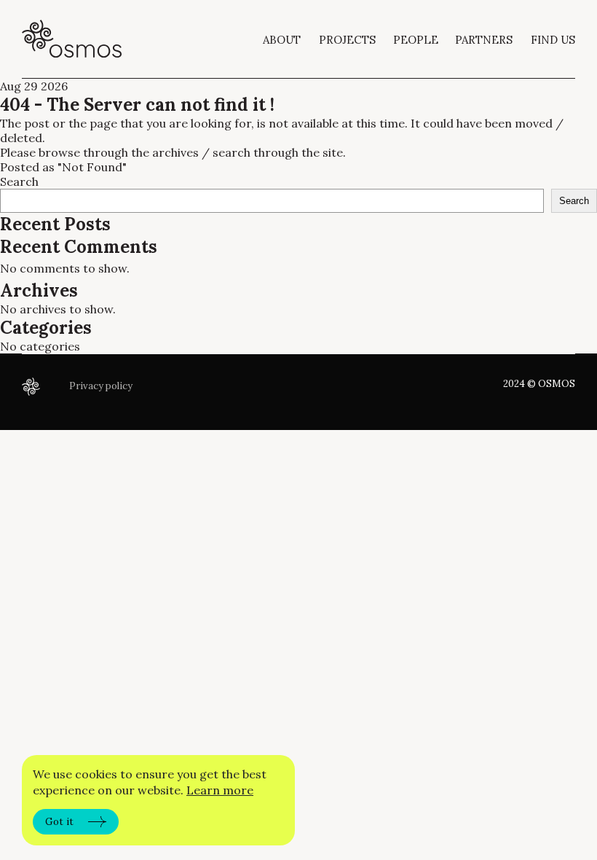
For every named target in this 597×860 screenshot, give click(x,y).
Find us (553, 40)
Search (19, 181)
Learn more (219, 790)
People (415, 40)
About (282, 40)
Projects (347, 40)
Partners (484, 40)
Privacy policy (101, 386)
